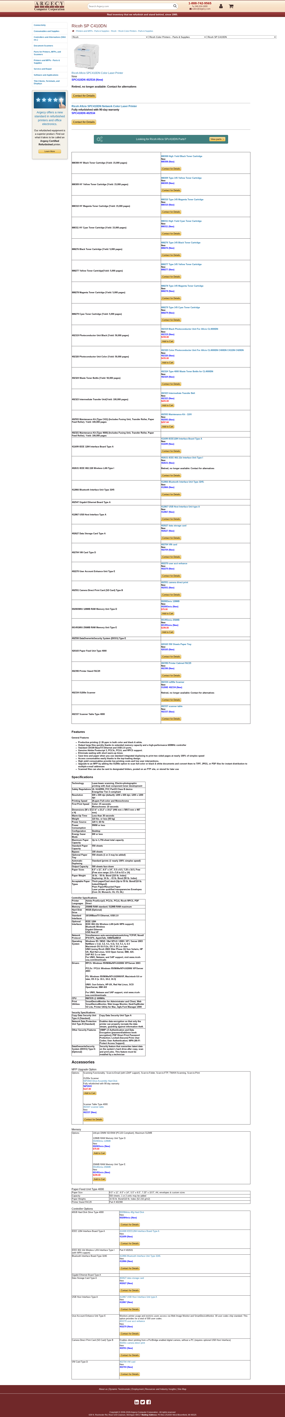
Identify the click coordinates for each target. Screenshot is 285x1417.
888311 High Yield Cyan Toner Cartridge (181, 221)
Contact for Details (84, 95)
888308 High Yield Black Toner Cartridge (181, 156)
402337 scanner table (171, 706)
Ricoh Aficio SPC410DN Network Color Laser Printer (104, 106)
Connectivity (40, 25)
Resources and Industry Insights (160, 1389)
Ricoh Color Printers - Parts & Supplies (135, 31)
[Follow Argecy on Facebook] (148, 1402)
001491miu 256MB (170, 620)
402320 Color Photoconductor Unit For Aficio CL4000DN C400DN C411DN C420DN (202, 350)
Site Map (182, 1389)
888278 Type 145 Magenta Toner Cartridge (182, 286)
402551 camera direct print (174, 582)
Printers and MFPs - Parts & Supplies (47, 61)
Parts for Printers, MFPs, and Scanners (47, 53)
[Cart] (243, 4)
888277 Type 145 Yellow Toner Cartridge (181, 264)
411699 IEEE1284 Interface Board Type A (181, 439)
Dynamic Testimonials (119, 1389)
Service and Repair (43, 69)
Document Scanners (43, 46)
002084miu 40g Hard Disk (132, 1212)
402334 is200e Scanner (172, 682)
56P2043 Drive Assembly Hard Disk (100, 1081)
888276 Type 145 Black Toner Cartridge (180, 243)
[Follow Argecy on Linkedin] (136, 1402)
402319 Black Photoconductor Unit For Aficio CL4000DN (189, 329)
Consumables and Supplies (46, 31)
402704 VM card (169, 544)
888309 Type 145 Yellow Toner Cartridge (181, 178)
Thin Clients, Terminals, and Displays (47, 82)
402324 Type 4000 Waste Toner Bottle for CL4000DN (187, 371)
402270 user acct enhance (174, 563)
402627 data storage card (173, 526)
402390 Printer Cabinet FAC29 (176, 663)
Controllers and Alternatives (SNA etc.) (50, 38)
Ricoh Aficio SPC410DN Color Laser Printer (97, 73)
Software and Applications (46, 75)
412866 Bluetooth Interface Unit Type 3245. (182, 482)
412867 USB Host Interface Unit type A (180, 507)
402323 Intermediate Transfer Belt (178, 393)
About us (103, 1389)
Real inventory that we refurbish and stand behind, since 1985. (142, 14)
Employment (138, 1389)
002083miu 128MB (170, 601)
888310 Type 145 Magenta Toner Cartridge (182, 199)
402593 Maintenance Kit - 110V (176, 414)
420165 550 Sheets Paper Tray (176, 644)
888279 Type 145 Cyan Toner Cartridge (180, 307)
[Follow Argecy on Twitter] (142, 1402)
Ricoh (113, 31)
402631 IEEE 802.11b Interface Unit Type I (182, 458)
